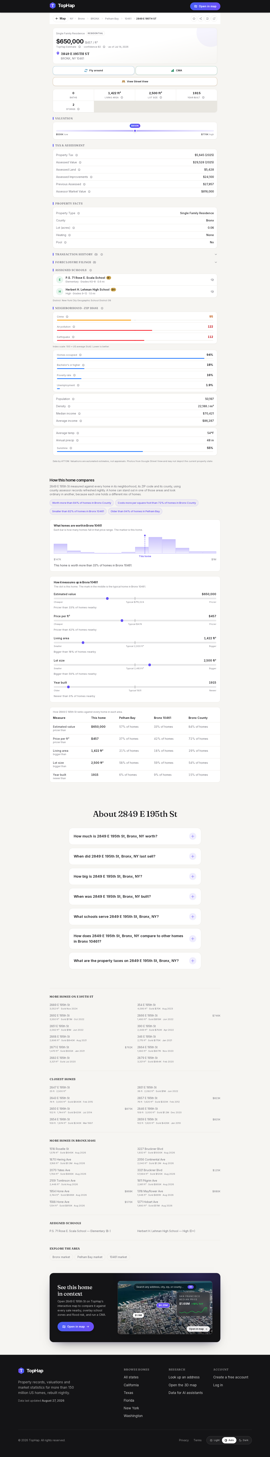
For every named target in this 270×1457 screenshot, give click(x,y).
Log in (218, 1385)
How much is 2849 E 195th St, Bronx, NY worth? (115, 836)
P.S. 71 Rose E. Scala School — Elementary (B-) (80, 1231)
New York (131, 1408)
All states (131, 1377)
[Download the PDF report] (207, 18)
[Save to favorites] (194, 18)
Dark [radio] (245, 1440)
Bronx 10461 (162, 717)
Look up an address (184, 1377)
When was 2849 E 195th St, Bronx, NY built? (112, 896)
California (131, 1385)
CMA (179, 70)
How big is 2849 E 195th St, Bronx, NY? (108, 876)
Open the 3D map (183, 1385)
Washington (133, 1416)
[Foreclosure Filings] (135, 262)
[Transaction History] (135, 254)
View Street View (137, 81)
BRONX (95, 18)
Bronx (81, 18)
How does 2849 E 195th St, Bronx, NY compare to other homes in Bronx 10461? (128, 938)
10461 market (118, 1257)
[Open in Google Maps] (214, 18)
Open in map (207, 6)
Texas (128, 1393)
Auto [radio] (231, 1440)
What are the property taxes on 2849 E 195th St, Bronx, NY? (126, 961)
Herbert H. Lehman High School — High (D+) (166, 1231)
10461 (128, 18)
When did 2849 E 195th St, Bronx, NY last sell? (114, 856)
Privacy (184, 1440)
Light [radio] (217, 1440)
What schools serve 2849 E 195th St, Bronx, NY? (116, 916)
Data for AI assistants (186, 1393)
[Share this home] (200, 18)
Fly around (96, 70)
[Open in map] (165, 1307)
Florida (129, 1400)
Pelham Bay (112, 18)
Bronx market (61, 1257)
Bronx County (198, 717)
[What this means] (79, 47)
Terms (198, 1440)
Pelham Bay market (89, 1257)
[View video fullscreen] (132, 1328)
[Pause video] (123, 1328)
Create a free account (230, 1377)
